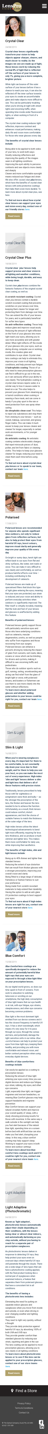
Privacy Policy (24, 1403)
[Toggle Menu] (43, 6)
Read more (14, 216)
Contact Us (24, 1412)
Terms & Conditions (24, 1408)
